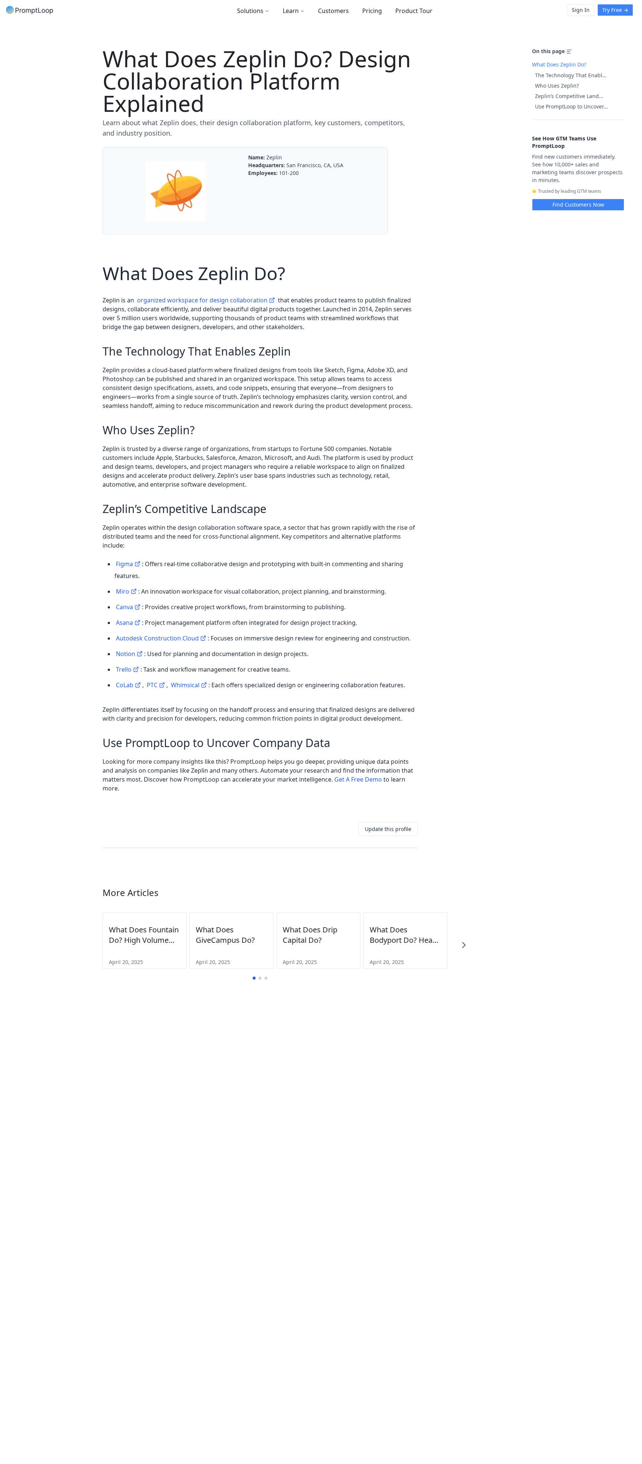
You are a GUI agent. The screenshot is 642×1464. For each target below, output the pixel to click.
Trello (124, 669)
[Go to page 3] (266, 978)
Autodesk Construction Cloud (157, 638)
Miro (122, 591)
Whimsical (185, 685)
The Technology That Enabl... (571, 75)
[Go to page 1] (254, 978)
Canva (124, 607)
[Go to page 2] (260, 978)
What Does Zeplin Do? (559, 64)
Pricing (372, 11)
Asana (124, 623)
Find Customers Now (578, 204)
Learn (291, 11)
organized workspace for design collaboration (202, 300)
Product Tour (413, 11)
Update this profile (388, 828)
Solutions (250, 11)
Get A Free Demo (358, 779)
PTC (152, 685)
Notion (125, 654)
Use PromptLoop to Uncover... (571, 106)
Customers (333, 11)
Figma (124, 564)
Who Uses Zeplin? (557, 85)
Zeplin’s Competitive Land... (569, 96)
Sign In (581, 9)
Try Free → (615, 9)
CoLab (124, 685)
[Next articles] (463, 945)
